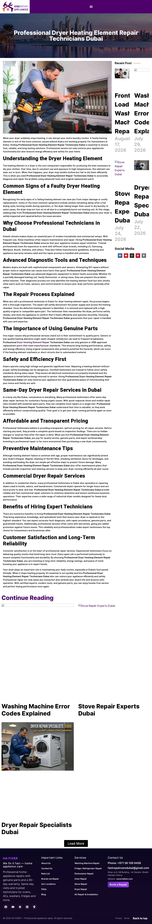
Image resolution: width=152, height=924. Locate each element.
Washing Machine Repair (87, 863)
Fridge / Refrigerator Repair (88, 868)
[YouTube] (13, 907)
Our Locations (48, 884)
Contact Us (46, 868)
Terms (126, 918)
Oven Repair (81, 878)
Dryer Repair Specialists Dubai (36, 828)
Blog (43, 894)
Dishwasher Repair (84, 873)
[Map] (34, 907)
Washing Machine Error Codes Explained (35, 710)
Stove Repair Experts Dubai (109, 710)
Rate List (45, 873)
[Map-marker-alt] (144, 255)
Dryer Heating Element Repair (33, 342)
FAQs (44, 889)
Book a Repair (118, 884)
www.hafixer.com (124, 879)
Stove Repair (81, 884)
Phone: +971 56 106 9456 (124, 863)
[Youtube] (126, 255)
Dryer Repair (81, 889)
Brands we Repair (50, 878)
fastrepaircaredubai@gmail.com (128, 867)
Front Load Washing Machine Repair (128, 113)
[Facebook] (120, 255)
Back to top (140, 918)
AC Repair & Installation (86, 894)
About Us (46, 863)
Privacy (118, 918)
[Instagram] (132, 255)
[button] (91, 6)
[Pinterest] (138, 255)
